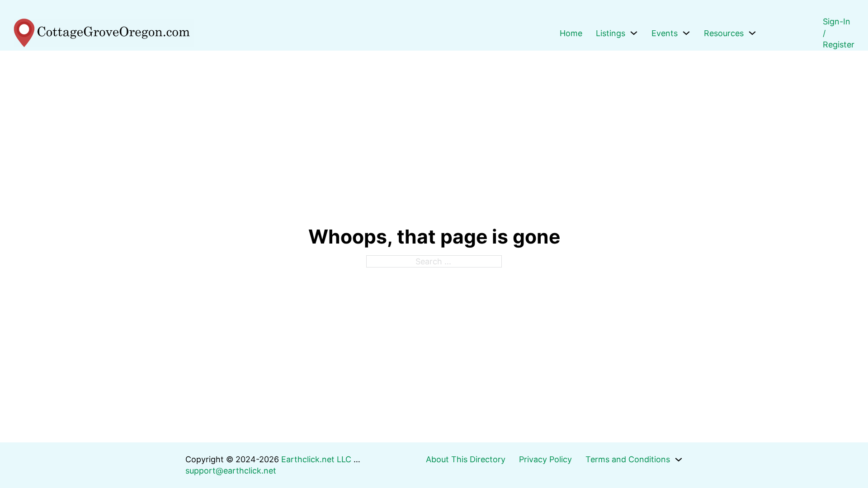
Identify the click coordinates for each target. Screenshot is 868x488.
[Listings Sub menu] (634, 33)
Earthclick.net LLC (316, 459)
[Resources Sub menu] (752, 33)
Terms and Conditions (627, 459)
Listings (610, 33)
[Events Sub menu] (686, 33)
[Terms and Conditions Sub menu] (679, 459)
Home (571, 33)
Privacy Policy (545, 459)
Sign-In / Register (838, 33)
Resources (724, 33)
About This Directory (465, 459)
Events (664, 33)
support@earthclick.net (230, 470)
